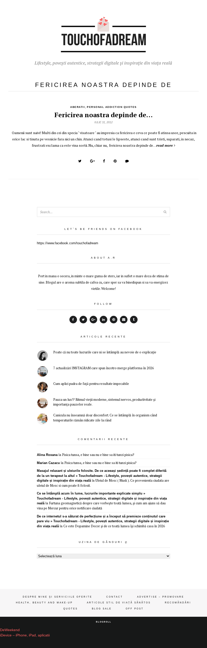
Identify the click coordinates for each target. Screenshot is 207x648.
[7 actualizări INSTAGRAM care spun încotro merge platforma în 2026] (42, 372)
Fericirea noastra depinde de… (103, 114)
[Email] (123, 319)
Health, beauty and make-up (44, 602)
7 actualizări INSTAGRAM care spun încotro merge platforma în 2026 (103, 368)
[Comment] (127, 161)
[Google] (93, 319)
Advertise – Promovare (160, 597)
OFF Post (135, 608)
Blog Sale (102, 608)
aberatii (77, 107)
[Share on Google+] (92, 161)
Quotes (70, 608)
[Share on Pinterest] (115, 161)
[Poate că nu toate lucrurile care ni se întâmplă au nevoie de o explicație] (42, 356)
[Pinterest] (113, 319)
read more (164, 145)
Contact (114, 597)
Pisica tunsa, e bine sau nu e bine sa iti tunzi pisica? (98, 454)
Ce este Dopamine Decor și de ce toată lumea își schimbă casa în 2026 (114, 526)
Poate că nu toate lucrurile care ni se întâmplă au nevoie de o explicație (104, 352)
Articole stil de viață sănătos (119, 602)
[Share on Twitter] (80, 161)
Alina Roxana (47, 455)
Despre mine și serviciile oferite (57, 597)
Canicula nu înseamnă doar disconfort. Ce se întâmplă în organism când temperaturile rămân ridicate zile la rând (105, 417)
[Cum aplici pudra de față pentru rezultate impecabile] (42, 387)
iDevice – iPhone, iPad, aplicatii (25, 635)
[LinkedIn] (103, 319)
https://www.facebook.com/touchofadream (67, 243)
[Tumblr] (134, 319)
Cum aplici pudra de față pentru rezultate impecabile (91, 383)
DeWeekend (10, 630)
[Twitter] (83, 319)
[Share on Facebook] (104, 161)
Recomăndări (178, 602)
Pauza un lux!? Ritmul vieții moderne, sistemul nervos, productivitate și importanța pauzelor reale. (104, 402)
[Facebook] (73, 319)
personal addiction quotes (112, 107)
